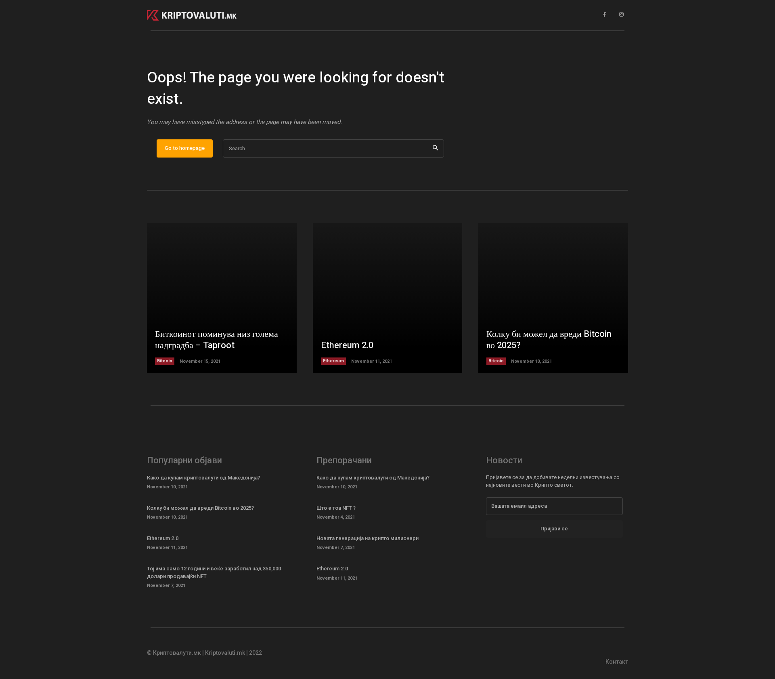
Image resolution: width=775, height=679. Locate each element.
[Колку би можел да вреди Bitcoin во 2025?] (553, 298)
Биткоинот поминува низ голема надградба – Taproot (216, 340)
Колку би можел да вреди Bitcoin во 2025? (549, 340)
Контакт (616, 661)
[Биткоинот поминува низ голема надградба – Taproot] (222, 298)
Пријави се (554, 529)
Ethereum (333, 361)
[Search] (435, 148)
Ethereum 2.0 (347, 345)
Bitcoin (164, 361)
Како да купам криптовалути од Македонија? (203, 478)
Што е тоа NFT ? (336, 508)
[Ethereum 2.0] (388, 298)
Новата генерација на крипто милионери (367, 538)
